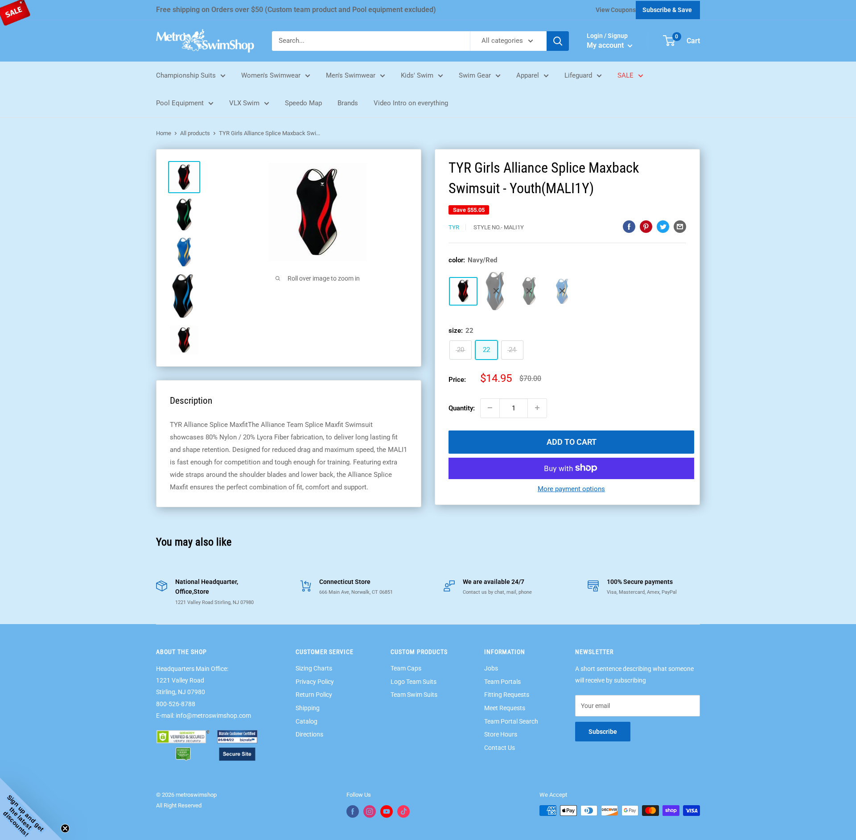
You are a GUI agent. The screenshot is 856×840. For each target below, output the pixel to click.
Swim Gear (475, 75)
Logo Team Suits (413, 681)
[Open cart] (669, 40)
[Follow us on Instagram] (369, 811)
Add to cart (572, 441)
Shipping (308, 708)
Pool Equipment (180, 103)
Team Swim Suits (414, 694)
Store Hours (500, 734)
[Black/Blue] (496, 291)
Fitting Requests (506, 694)
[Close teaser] (65, 828)
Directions (309, 734)
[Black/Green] (529, 290)
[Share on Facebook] (629, 226)
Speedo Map (303, 103)
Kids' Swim (417, 75)
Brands (347, 103)
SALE (625, 75)
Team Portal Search (511, 721)
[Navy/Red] (463, 291)
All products (195, 133)
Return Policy (314, 694)
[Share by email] (680, 226)
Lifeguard (578, 75)
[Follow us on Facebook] (352, 811)
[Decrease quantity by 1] (490, 407)
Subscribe (602, 731)
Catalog (306, 721)
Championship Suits (186, 75)
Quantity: (462, 408)
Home (163, 133)
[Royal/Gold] (562, 291)
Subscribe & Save (667, 9)
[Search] (558, 41)
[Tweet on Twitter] (663, 226)
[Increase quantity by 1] (537, 407)
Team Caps (406, 668)
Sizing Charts (314, 668)
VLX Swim (244, 103)
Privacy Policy (315, 681)
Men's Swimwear (350, 75)
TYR (454, 226)
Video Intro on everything (411, 103)
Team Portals (502, 681)
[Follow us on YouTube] (386, 811)
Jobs (491, 668)
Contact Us (499, 747)
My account (606, 45)
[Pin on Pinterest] (646, 226)
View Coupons (616, 9)
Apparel (527, 75)
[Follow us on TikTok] (403, 811)
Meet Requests (504, 708)
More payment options (571, 488)
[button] (31, 809)
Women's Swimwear (270, 75)
